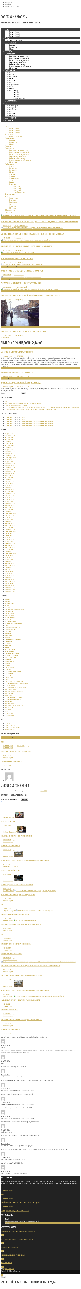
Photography (9, 603)
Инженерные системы (13, 639)
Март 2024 (9, 434)
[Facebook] (2, 10)
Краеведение (9, 651)
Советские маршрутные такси (9, 1010)
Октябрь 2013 (10, 551)
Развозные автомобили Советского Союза (17, 258)
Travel (7, 605)
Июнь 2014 (9, 535)
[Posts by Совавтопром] (9, 780)
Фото (8, 291)
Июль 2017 (9, 483)
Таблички (8, 701)
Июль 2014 (9, 533)
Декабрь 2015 (10, 507)
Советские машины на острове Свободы (13, 1255)
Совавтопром (19, 238)
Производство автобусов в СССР (10, 846)
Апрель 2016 (9, 499)
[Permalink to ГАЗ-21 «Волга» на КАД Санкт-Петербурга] (3, 1142)
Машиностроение (11, 655)
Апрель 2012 (9, 575)
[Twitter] (6, 10)
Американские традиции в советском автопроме (15, 914)
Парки (7, 679)
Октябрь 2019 (10, 455)
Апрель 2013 (9, 557)
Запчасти (4, 267)
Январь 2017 (9, 489)
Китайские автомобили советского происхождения (23, 403)
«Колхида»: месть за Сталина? (10, 1247)
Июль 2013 (9, 555)
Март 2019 (9, 461)
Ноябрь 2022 (9, 439)
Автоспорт (9, 611)
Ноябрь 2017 (9, 477)
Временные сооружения (13, 623)
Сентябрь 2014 (10, 531)
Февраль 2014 (10, 543)
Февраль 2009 (10, 589)
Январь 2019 (9, 465)
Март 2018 (9, 469)
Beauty (7, 599)
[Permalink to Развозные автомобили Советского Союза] (3, 1073)
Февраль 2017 (10, 487)
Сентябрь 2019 (10, 457)
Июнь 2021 (9, 443)
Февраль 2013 (10, 561)
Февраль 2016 (10, 503)
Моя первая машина (6, 1263)
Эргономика (9, 715)
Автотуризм (9, 613)
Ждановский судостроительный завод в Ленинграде (21, 382)
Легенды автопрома (13, 230)
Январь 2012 (9, 579)
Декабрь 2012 (10, 565)
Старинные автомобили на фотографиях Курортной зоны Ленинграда (21, 924)
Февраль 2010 (10, 587)
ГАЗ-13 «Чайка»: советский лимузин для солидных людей (18, 895)
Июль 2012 (9, 571)
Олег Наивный (8, 891)
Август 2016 (9, 495)
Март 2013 (9, 559)
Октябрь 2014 (10, 529)
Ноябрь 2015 (9, 509)
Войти (7, 723)
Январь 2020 (9, 453)
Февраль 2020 (10, 451)
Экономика (10, 254)
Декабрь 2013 (10, 547)
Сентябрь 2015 (10, 513)
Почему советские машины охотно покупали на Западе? (17, 1239)
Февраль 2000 (10, 591)
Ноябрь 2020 (9, 445)
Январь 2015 (9, 523)
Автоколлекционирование (14, 609)
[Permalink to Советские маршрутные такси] (3, 1155)
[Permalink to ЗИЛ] (3, 1043)
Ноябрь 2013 (9, 549)
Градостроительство (8, 348)
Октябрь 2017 (10, 479)
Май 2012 (8, 573)
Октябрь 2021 (10, 441)
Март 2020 (9, 449)
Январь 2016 (9, 505)
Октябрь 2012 (10, 567)
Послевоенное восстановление (11, 368)
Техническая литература (9, 217)
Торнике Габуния (9, 910)
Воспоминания (10, 621)
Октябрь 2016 (10, 493)
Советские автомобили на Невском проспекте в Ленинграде (23, 331)
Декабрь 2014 (10, 525)
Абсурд (7, 607)
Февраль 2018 (10, 471)
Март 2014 (9, 541)
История (4, 230)
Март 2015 (9, 519)
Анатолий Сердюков (10, 866)
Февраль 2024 (10, 436)
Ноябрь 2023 (9, 437)
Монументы (9, 661)
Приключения (10, 685)
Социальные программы (13, 697)
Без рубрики (9, 615)
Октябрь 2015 (10, 511)
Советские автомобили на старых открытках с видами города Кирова (30, 409)
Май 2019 (8, 459)
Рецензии (8, 695)
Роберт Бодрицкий (20, 287)
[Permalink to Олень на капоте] (3, 1128)
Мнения (8, 659)
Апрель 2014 (9, 539)
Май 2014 (8, 537)
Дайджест (8, 633)
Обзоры (3, 254)
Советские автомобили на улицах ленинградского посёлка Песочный (21, 1020)
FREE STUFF (43, 791)
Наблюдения (9, 667)
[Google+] (4, 10)
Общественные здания (13, 671)
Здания (7, 637)
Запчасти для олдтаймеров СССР (10, 870)
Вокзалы (8, 619)
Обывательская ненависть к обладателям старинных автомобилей (26, 246)
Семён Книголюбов (21, 226)
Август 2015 (9, 515)
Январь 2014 (9, 545)
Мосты (7, 663)
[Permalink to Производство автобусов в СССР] (3, 1169)
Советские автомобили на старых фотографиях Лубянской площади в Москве (30, 295)
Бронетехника (10, 617)
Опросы (8, 675)
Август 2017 (9, 481)
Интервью (8, 641)
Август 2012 (9, 569)
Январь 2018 (9, 473)
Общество (4, 242)
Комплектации (10, 649)
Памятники (4, 378)
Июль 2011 (9, 583)
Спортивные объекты (13, 699)
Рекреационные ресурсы (14, 691)
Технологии (20, 267)
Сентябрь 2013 (10, 553)
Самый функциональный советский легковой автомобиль (18, 1231)
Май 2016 (8, 497)
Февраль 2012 (10, 577)
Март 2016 (9, 501)
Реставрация (12, 267)
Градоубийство (10, 629)
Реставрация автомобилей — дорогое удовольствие (21, 283)
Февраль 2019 (10, 463)
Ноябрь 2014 (9, 527)
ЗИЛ (6, 401)
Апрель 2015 (9, 517)
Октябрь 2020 (10, 447)
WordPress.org (10, 729)
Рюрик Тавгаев (8, 817)
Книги (7, 647)
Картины (8, 645)
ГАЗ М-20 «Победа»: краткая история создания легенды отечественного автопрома (32, 234)
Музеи (7, 665)
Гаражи (7, 625)
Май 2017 (8, 485)
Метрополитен (10, 657)
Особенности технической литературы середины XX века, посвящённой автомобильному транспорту (39, 221)
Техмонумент (10, 703)
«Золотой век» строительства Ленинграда (17, 352)
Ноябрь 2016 (9, 491)
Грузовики (8, 631)
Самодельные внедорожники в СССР (18, 405)
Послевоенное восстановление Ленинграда (17, 372)
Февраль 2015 (10, 521)
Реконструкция (10, 689)
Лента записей (10, 725)
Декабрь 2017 (10, 475)
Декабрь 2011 (10, 581)
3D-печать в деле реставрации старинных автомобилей (22, 270)
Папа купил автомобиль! (8, 821)
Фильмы (8, 709)
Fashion (7, 601)
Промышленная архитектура (18, 378)
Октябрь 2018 (10, 467)
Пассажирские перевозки (14, 681)
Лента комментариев (12, 727)
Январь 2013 (9, 563)
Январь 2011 (9, 585)
